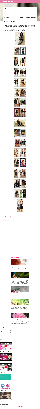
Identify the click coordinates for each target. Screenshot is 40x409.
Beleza (5, 220)
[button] (4, 11)
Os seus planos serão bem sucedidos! (15, 292)
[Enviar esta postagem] (4, 219)
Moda (8, 220)
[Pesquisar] (14, 1)
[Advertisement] (20, 236)
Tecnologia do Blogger (20, 406)
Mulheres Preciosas (7, 1)
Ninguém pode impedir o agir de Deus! (15, 319)
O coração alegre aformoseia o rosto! (15, 265)
